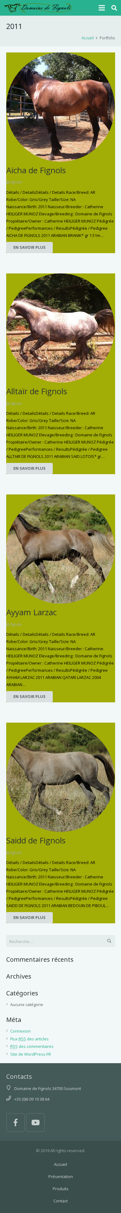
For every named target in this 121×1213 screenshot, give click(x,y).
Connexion (20, 1031)
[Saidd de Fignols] (60, 777)
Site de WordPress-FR (30, 1054)
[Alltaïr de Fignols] (60, 328)
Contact (60, 1201)
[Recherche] (114, 8)
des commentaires (32, 1046)
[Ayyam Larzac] (60, 549)
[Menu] (102, 8)
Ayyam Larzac (31, 612)
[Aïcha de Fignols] (60, 107)
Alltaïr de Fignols (36, 391)
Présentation (60, 1176)
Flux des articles (29, 1039)
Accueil (60, 1164)
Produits (61, 1188)
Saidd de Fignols (35, 840)
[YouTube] (35, 1122)
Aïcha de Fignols (36, 170)
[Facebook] (15, 1122)
